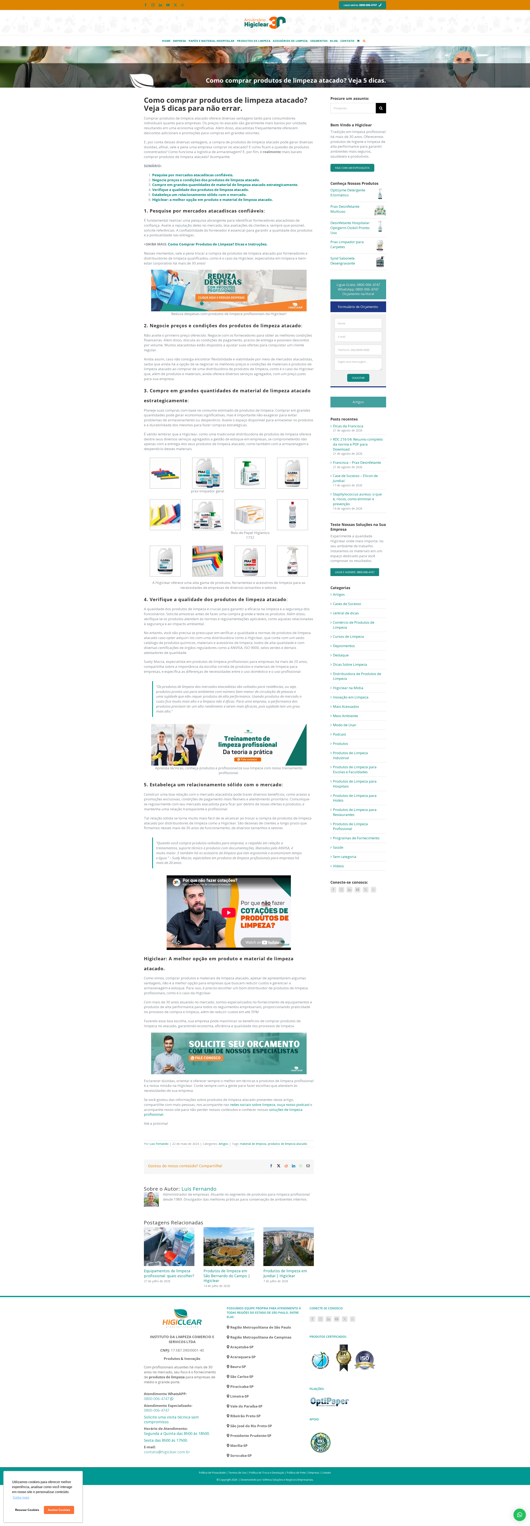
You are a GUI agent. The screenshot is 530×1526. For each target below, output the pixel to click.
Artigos (223, 1144)
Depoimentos (344, 645)
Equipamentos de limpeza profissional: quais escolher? (175, 1273)
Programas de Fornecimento (356, 838)
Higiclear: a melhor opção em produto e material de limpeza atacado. (212, 199)
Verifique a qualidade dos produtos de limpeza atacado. (200, 189)
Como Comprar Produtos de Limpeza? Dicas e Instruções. (217, 244)
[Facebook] (333, 890)
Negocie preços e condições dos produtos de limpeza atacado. (206, 180)
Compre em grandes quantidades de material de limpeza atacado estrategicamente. (225, 184)
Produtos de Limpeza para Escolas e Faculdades (355, 769)
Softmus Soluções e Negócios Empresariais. (287, 1479)
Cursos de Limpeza (348, 636)
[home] (182, 1308)
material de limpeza (253, 1144)
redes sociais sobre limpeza (252, 1104)
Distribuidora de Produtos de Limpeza (357, 676)
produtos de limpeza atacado (287, 1144)
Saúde (338, 847)
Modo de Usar (344, 725)
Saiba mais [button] (21, 1497)
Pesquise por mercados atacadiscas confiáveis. (192, 175)
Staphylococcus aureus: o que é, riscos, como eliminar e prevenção (357, 499)
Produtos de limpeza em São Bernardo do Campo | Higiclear (233, 1275)
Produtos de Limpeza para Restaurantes (355, 812)
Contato (326, 1472)
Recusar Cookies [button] (27, 1510)
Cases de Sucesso (347, 603)
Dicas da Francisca (348, 426)
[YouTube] (357, 890)
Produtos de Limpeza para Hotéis (355, 798)
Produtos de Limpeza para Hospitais (355, 784)
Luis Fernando (159, 1144)
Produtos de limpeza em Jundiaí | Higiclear (291, 1273)
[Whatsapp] (373, 890)
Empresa (313, 1472)
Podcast (339, 734)
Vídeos (338, 866)
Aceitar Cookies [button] (59, 1510)
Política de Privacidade (212, 1472)
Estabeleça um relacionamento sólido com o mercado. (199, 194)
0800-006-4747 (156, 1398)
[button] (364, 40)
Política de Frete (296, 1472)
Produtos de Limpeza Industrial (350, 755)
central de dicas (346, 613)
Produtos (340, 743)
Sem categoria (344, 856)
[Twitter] (366, 890)
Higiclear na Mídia (348, 687)
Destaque (341, 655)
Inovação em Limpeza (351, 697)
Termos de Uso (237, 1472)
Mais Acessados (346, 706)
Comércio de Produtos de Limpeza (353, 625)
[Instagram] (341, 890)
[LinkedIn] (349, 890)
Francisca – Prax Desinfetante (357, 462)
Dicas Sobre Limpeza (350, 664)
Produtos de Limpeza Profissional (350, 826)
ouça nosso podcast (293, 1104)
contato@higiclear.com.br (167, 1451)
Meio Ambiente (345, 715)
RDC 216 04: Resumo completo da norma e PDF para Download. (358, 444)
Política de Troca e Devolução (266, 1472)
